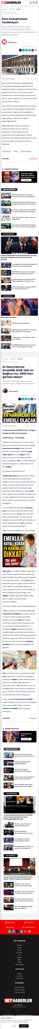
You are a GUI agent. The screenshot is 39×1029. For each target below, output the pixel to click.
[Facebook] (13, 931)
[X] (17, 931)
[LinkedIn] (21, 931)
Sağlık (19, 962)
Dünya (20, 948)
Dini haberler (19, 964)
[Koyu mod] (31, 2)
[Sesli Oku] (28, 78)
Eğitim (19, 960)
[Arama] (34, 2)
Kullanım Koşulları (19, 990)
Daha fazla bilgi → (23, 1022)
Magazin (19, 957)
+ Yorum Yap (33, 159)
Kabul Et (23, 1026)
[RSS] (29, 931)
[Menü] (37, 2)
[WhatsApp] (9, 931)
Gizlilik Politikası (30, 927)
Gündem (19, 945)
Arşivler (11, 927)
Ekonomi (19, 952)
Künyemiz (30, 922)
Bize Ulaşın (11, 922)
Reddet (14, 1026)
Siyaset (19, 950)
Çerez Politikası (19, 987)
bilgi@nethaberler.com (26, 1015)
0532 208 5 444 (9, 1015)
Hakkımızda (19, 978)
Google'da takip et (10, 79)
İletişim (19, 973)
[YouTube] (25, 931)
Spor (19, 955)
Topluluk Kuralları (19, 992)
